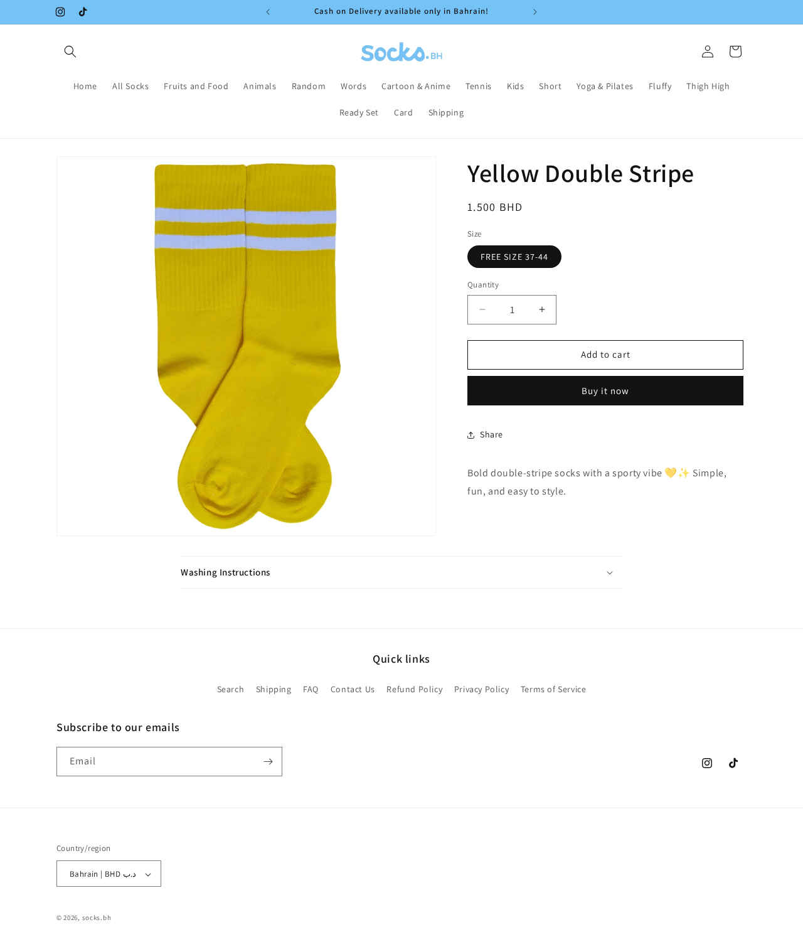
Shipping (274, 689)
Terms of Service (554, 689)
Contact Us (353, 689)
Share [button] (491, 434)
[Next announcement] (535, 12)
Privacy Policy (481, 689)
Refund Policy (414, 689)
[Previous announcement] (268, 12)
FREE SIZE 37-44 (514, 256)
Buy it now (605, 391)
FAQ (311, 689)
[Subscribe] (268, 761)
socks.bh (97, 918)
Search (231, 689)
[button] (70, 51)
